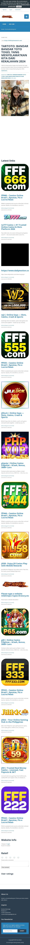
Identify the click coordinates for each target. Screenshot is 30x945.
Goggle (8, 844)
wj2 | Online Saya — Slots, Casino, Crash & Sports (13, 315)
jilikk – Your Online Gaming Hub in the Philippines (14, 720)
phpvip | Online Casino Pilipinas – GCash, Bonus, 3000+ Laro (13, 465)
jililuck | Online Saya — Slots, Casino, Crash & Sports (12, 415)
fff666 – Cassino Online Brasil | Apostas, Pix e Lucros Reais (12, 197)
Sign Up (4, 9)
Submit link (17, 9)
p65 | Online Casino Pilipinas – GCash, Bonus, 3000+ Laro (13, 642)
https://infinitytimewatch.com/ (13, 40)
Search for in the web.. (13, 76)
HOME (4, 24)
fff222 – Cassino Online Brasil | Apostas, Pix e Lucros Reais (12, 820)
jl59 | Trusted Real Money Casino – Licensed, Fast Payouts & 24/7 (13, 770)
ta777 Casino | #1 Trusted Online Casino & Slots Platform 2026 (13, 227)
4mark (20, 940)
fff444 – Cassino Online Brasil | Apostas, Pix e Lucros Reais (12, 515)
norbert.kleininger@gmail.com (8, 914)
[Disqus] (15, 136)
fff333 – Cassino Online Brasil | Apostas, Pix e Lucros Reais (12, 692)
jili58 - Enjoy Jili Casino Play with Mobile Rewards (14, 564)
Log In (10, 9)
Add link (11, 24)
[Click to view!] (15, 98)
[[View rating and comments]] (7, 208)
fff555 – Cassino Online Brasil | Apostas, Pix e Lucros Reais (12, 365)
